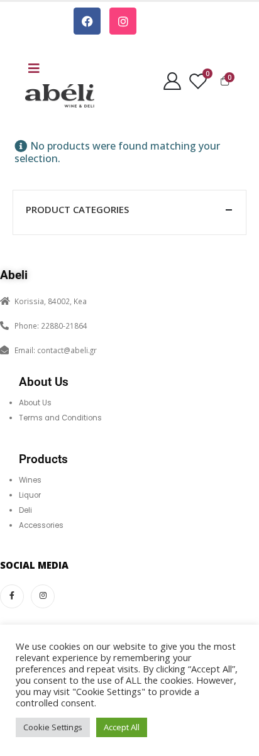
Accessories (41, 525)
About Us (35, 403)
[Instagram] (122, 21)
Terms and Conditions (60, 418)
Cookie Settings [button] (52, 727)
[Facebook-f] (12, 596)
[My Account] (172, 80)
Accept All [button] (122, 727)
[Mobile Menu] (34, 68)
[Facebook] (87, 21)
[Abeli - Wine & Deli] (59, 95)
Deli (25, 510)
